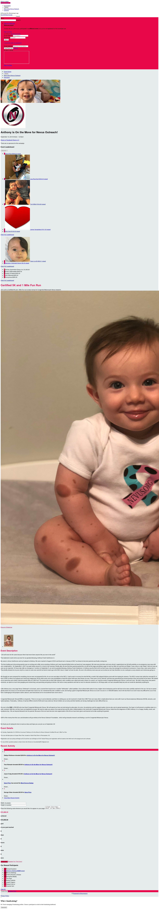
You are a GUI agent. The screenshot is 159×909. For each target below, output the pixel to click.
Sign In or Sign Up (9, 23)
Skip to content (5, 1)
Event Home (7, 5)
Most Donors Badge (27, 783)
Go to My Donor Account (6, 14)
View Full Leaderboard (7, 235)
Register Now (12, 891)
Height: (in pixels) (6, 805)
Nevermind (3, 907)
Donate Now (4, 861)
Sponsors (6, 10)
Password (7, 38)
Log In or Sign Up (5, 3)
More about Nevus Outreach (11, 9)
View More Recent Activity (11, 798)
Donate (6, 7)
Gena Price (7, 783)
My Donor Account (16, 34)
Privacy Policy (5, 896)
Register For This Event (15, 861)
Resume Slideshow (6, 627)
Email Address (8, 36)
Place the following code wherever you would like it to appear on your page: (23, 808)
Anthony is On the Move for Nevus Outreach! (41, 755)
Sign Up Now (8, 32)
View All (3, 889)
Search (18, 16)
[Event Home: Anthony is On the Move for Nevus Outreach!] (13, 127)
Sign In (16, 48)
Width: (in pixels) (5, 803)
